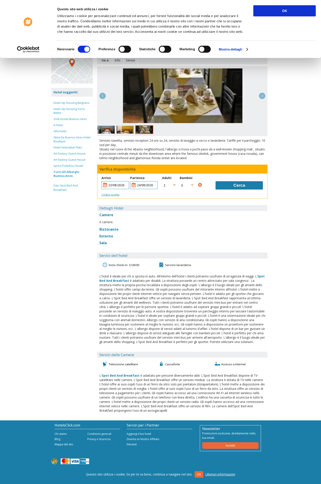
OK (284, 11)
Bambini (186, 178)
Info (117, 60)
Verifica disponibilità (118, 169)
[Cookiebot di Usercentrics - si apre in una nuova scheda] (28, 49)
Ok (199, 474)
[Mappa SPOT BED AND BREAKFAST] (72, 63)
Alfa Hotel (60, 131)
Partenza (137, 178)
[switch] (125, 49)
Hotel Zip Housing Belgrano (72, 103)
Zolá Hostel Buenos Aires (70, 119)
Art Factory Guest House (70, 153)
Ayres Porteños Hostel (68, 166)
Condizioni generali (99, 434)
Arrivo (106, 178)
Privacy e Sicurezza (98, 439)
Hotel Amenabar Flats (68, 147)
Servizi (130, 60)
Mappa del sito (64, 444)
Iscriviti (230, 445)
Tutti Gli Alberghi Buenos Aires (66, 174)
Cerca (239, 185)
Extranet (132, 444)
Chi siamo (61, 434)
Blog (57, 439)
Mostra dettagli (230, 49)
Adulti (166, 178)
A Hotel (58, 125)
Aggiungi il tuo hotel (139, 434)
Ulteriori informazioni (220, 474)
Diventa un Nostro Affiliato (143, 439)
